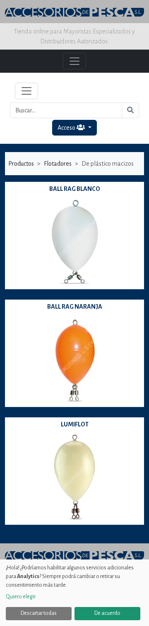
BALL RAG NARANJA (74, 306)
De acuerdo (107, 613)
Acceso (67, 127)
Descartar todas (39, 613)
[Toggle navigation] (26, 91)
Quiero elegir (21, 597)
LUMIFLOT (75, 424)
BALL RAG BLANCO (74, 189)
